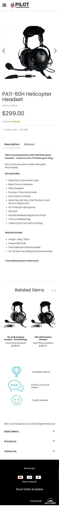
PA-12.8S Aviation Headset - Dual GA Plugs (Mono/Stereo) (15, 338)
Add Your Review (10, 105)
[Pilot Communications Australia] (20, 5)
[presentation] (52, 290)
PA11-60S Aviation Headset (43, 338)
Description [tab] (11, 144)
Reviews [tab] (29, 144)
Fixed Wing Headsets (16, 343)
